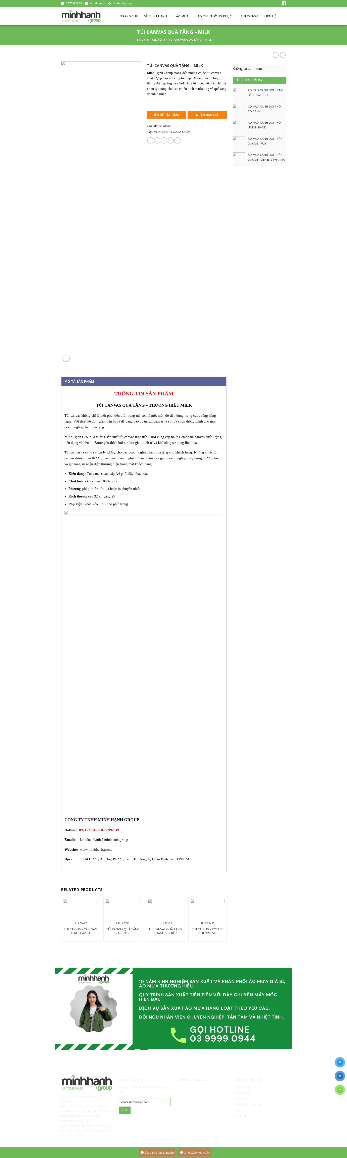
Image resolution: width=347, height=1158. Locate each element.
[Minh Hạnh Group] (81, 16)
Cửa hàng (158, 39)
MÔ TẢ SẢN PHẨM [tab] (79, 381)
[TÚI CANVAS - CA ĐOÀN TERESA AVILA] (80, 909)
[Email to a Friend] (164, 140)
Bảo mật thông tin (248, 1104)
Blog (238, 1110)
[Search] (282, 16)
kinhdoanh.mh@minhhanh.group (110, 3)
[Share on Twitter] (157, 140)
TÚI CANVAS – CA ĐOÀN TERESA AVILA (80, 931)
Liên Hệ (241, 1116)
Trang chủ (129, 16)
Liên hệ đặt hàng (166, 115)
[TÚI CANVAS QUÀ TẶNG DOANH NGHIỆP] (165, 909)
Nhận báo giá (207, 115)
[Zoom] (66, 358)
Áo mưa (182, 16)
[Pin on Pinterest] (171, 140)
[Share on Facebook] (150, 140)
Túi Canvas (249, 16)
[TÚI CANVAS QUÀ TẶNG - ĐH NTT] (123, 909)
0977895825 (73, 3)
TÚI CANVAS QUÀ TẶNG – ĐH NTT (122, 931)
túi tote (186, 132)
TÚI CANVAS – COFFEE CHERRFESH (207, 931)
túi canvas (175, 132)
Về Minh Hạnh (155, 16)
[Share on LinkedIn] (177, 140)
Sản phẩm (242, 1098)
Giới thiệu (242, 1093)
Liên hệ (270, 16)
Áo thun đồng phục (215, 16)
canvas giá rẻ (161, 132)
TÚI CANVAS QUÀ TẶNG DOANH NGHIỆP (165, 931)
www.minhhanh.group (96, 849)
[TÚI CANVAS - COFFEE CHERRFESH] (208, 909)
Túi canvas (164, 125)
